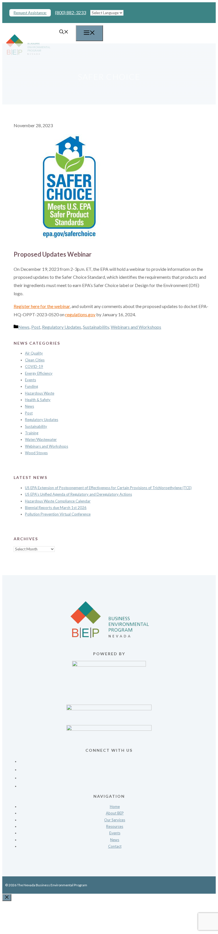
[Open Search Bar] (64, 32)
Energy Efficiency (39, 373)
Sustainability (96, 327)
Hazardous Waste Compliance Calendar (58, 501)
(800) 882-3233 (70, 12)
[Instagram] (114, 776)
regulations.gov (80, 314)
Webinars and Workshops (136, 327)
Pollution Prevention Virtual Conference (58, 514)
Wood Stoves (36, 453)
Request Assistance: (30, 13)
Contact (114, 846)
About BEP (115, 813)
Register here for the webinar (42, 306)
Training (31, 433)
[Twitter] (114, 768)
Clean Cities (35, 360)
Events (30, 380)
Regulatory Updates (61, 327)
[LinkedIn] (114, 784)
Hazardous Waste (39, 393)
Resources (114, 826)
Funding (31, 386)
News (24, 327)
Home (115, 806)
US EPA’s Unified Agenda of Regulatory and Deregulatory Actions (78, 494)
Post (35, 327)
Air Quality (34, 353)
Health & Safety (38, 399)
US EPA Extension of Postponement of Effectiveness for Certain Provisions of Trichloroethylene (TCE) (108, 487)
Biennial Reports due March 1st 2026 (56, 507)
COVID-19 (34, 366)
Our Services (114, 820)
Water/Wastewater (41, 439)
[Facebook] (114, 759)
